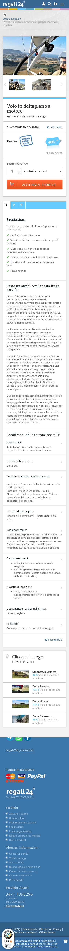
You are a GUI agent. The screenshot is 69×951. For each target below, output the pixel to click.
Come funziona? (18, 853)
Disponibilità (14, 442)
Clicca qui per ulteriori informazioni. (40, 946)
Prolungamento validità (22, 822)
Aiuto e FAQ (16, 862)
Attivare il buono (18, 813)
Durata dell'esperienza (20, 461)
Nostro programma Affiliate (24, 835)
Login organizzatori (20, 831)
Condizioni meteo (17, 530)
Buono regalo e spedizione (24, 866)
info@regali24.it (15, 905)
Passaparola (29, 929)
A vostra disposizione (19, 587)
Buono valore (17, 818)
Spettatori (12, 623)
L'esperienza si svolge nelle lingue (27, 608)
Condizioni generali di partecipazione (28, 476)
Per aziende (16, 880)
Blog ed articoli (17, 840)
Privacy (57, 929)
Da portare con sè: (18, 558)
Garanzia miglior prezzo (23, 871)
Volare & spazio (12, 18)
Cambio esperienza (20, 875)
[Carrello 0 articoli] (55, 4)
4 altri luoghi (55, 126)
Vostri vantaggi (17, 858)
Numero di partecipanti (20, 511)
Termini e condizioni (25, 932)
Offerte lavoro (47, 932)
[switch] (8, 946)
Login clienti (16, 826)
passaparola (54, 639)
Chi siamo (45, 929)
